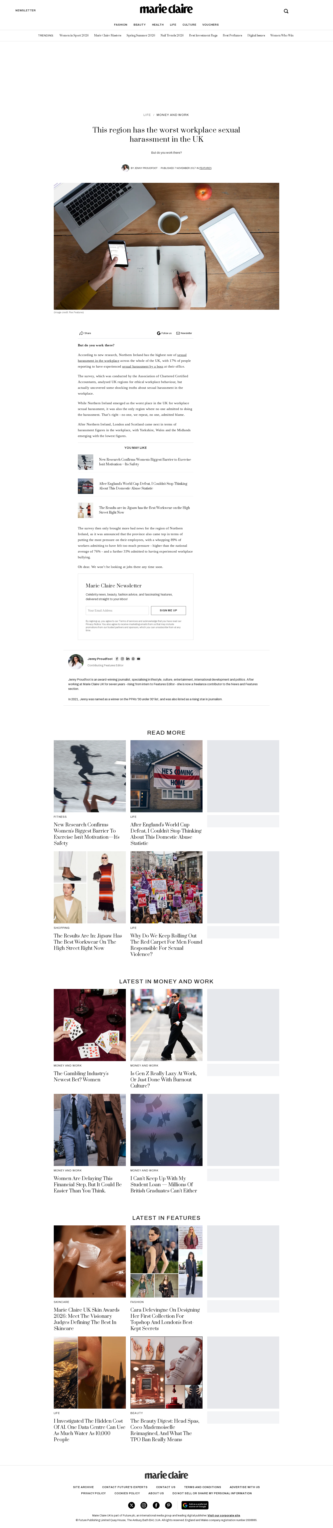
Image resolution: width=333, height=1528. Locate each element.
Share (87, 333)
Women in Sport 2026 (74, 35)
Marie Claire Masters (107, 35)
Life (173, 24)
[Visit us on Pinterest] (168, 1505)
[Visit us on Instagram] (143, 1505)
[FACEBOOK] (117, 658)
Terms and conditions (202, 1487)
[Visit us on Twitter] (131, 1505)
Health (158, 24)
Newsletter (186, 333)
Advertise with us (245, 1487)
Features (205, 168)
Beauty (140, 24)
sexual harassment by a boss (142, 366)
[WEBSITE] (133, 658)
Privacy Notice (93, 624)
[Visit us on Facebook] (156, 1505)
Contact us (166, 1487)
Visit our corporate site (224, 1515)
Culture (189, 24)
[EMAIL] (138, 658)
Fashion (120, 24)
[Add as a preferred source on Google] (219, 1505)
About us (156, 1493)
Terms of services (128, 621)
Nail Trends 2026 (172, 35)
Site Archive (83, 1487)
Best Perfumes (232, 35)
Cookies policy (127, 1493)
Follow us (166, 333)
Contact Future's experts (124, 1487)
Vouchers (210, 24)
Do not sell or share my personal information (212, 1493)
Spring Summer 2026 (141, 35)
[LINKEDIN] (127, 658)
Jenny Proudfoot (146, 168)
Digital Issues (256, 35)
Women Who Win (281, 35)
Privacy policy (93, 1493)
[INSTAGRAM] (122, 658)
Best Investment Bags (203, 35)
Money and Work (172, 114)
